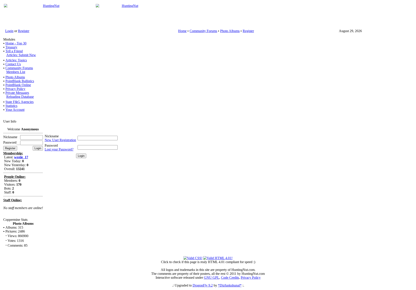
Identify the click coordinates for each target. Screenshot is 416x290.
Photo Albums (230, 31)
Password (51, 145)
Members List (15, 72)
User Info (9, 121)
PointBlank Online (18, 85)
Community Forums (203, 31)
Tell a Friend (14, 51)
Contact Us (13, 64)
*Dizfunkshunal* (230, 285)
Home (182, 31)
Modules (9, 39)
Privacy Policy (15, 89)
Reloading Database (20, 96)
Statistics (11, 106)
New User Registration (60, 140)
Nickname (52, 136)
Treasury (11, 47)
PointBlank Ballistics (19, 81)
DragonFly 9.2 (203, 285)
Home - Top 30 (15, 43)
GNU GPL (211, 277)
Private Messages (17, 93)
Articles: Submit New (21, 55)
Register (23, 31)
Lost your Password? (59, 149)
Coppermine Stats (15, 219)
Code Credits (230, 277)
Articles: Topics (16, 60)
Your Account (14, 109)
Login (9, 31)
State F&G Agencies (19, 102)
